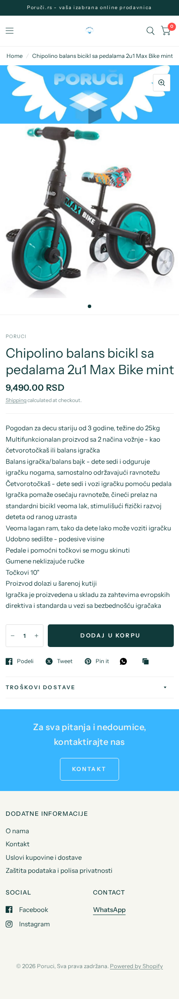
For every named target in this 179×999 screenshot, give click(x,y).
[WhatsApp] (125, 661)
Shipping (16, 400)
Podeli (25, 661)
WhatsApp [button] (109, 909)
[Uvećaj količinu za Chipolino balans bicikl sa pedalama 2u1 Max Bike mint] (36, 636)
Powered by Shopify (136, 965)
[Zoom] (161, 82)
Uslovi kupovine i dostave (44, 857)
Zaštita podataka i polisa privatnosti (59, 870)
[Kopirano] (147, 662)
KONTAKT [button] (89, 768)
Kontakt (18, 844)
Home (15, 55)
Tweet (65, 661)
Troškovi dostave (41, 687)
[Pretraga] (150, 31)
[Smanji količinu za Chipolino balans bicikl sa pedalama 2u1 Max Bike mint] (12, 636)
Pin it (102, 661)
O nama (17, 831)
